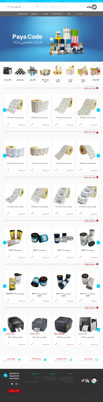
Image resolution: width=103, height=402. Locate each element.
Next (5, 110)
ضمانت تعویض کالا (62, 359)
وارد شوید (56, 1)
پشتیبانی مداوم (88, 359)
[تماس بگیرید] (80, 124)
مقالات (76, 1)
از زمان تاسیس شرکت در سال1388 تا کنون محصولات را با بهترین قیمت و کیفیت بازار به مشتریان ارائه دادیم (66, 379)
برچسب (80, 14)
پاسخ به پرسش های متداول (33, 382)
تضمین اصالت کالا (36, 359)
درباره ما (87, 1)
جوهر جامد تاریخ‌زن (22, 14)
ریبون (69, 14)
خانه (94, 1)
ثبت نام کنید (48, 1)
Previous (98, 110)
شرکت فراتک (84, 398)
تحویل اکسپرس (11, 359)
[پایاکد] (90, 7)
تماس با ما (82, 1)
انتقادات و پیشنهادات (14, 391)
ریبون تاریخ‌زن (34, 14)
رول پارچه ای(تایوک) (57, 14)
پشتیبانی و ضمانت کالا (69, 1)
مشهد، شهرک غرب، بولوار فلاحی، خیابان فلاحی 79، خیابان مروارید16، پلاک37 (49, 378)
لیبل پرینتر (46, 14)
